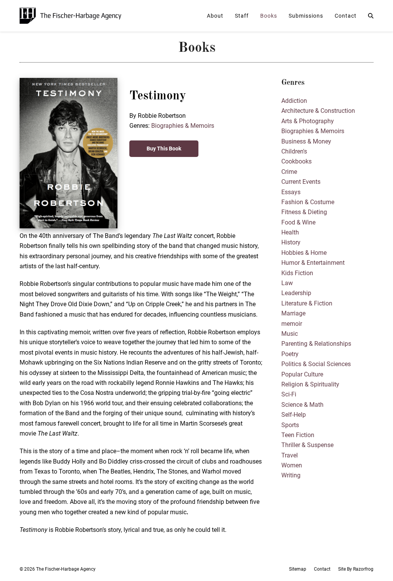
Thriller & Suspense (307, 445)
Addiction (294, 100)
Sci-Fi (288, 394)
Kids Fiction (297, 273)
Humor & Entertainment (313, 262)
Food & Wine (298, 222)
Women (291, 465)
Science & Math (302, 404)
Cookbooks (296, 161)
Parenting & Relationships (316, 343)
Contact (322, 569)
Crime (289, 171)
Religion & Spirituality (310, 384)
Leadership (296, 293)
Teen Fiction (297, 435)
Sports (290, 425)
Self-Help (293, 414)
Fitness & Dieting (304, 212)
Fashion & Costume (307, 202)
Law (287, 283)
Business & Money (306, 141)
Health (290, 232)
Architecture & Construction (318, 110)
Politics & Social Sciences (316, 364)
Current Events (300, 181)
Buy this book (164, 148)
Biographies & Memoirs (182, 125)
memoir (291, 323)
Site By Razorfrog (355, 569)
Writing (291, 475)
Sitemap (297, 569)
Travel (289, 455)
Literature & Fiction (306, 303)
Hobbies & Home (304, 252)
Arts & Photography (307, 121)
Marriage (293, 313)
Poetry (290, 354)
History (291, 242)
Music (289, 333)
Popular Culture (302, 374)
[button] (370, 15)
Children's (294, 151)
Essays (291, 192)
